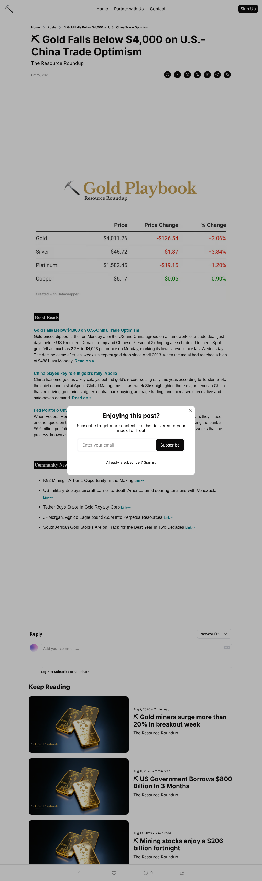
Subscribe (170, 445)
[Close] (190, 410)
